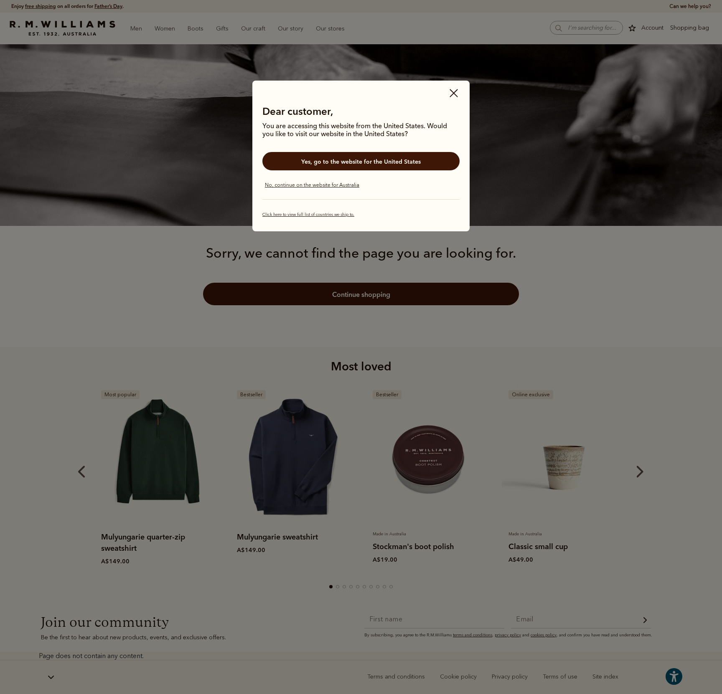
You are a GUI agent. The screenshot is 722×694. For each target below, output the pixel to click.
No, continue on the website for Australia (312, 185)
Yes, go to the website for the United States (361, 161)
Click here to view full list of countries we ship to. (308, 214)
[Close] (453, 94)
